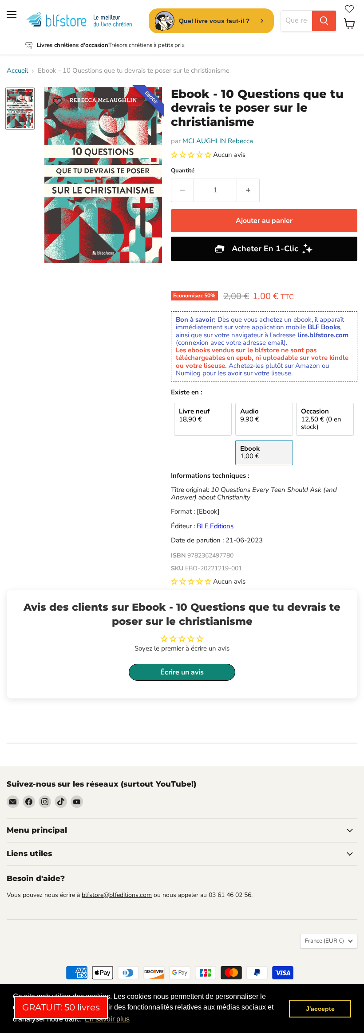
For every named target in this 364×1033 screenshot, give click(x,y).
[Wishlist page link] (349, 8)
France (324, 941)
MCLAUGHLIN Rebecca (217, 140)
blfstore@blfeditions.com (117, 895)
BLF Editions (215, 526)
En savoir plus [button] (107, 1019)
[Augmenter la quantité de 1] (248, 190)
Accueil (17, 70)
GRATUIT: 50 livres (61, 1007)
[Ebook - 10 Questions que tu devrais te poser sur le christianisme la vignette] (20, 108)
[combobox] (296, 21)
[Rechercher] (324, 21)
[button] (192, 154)
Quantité (182, 171)
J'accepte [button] (320, 1008)
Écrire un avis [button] (182, 672)
